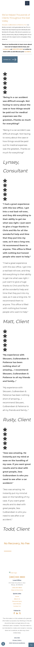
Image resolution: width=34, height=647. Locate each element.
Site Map (17, 637)
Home (17, 596)
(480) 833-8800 (17, 577)
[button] (27, 3)
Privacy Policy (17, 640)
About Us (17, 599)
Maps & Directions (17, 590)
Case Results (17, 603)
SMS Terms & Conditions (17, 643)
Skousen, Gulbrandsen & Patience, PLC (14, 25)
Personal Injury (17, 601)
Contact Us (17, 606)
